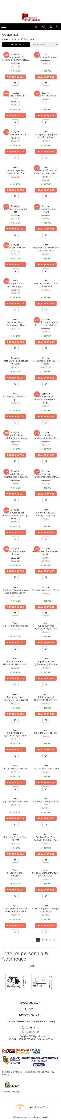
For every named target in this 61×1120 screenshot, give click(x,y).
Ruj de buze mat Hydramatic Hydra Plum (15, 734)
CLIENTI (29, 1009)
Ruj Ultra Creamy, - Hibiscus (15, 874)
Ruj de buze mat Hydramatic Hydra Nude (15, 663)
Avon (46, 131)
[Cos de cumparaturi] (51, 26)
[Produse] (4, 27)
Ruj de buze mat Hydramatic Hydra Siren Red (46, 663)
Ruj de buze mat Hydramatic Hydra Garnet (15, 698)
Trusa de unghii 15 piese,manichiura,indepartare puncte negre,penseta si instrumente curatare (15, 58)
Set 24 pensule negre (45, 57)
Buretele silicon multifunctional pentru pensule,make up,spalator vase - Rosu (46, 398)
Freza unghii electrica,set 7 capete (45, 362)
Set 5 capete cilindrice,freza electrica (46, 553)
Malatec (15, 93)
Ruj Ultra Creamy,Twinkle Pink (45, 803)
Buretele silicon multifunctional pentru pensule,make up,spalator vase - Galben (15, 475)
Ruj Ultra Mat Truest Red (15, 768)
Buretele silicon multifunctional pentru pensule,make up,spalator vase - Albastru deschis (46, 475)
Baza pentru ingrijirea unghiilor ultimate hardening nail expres (46, 136)
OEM (46, 167)
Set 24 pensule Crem (15, 247)
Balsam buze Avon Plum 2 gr (15, 398)
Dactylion (15, 54)
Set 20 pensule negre (15, 134)
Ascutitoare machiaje (45, 95)
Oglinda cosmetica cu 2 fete (46, 590)
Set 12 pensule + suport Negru (46, 210)
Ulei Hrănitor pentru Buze (15, 625)
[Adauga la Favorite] (15, 83)
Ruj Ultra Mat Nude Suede (46, 768)
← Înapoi (30, 965)
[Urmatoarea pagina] (55, 940)
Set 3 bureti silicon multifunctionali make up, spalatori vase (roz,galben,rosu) (15, 514)
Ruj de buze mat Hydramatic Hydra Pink (45, 627)
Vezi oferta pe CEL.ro (39, 1107)
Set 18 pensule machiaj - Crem (15, 97)
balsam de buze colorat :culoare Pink (45, 285)
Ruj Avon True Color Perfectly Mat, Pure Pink (46, 838)
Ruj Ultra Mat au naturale (15, 801)
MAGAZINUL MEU (29, 1002)
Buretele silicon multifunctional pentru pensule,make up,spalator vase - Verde (46, 436)
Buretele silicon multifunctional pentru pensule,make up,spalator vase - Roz (15, 436)
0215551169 (32, 1027)
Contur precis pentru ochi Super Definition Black (15, 910)
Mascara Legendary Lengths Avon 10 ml (15, 172)
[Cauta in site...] (57, 26)
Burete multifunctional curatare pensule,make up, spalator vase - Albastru (45, 172)
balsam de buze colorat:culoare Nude (15, 323)
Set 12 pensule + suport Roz (15, 210)
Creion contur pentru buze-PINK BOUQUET (45, 874)
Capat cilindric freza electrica (15, 553)
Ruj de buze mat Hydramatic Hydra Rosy (45, 698)
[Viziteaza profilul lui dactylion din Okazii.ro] (20, 1107)
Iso (45, 54)
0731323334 (32, 1031)
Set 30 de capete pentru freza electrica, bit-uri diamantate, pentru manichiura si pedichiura (45, 323)
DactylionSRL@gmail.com (32, 1036)
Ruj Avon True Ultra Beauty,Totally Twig (46, 514)
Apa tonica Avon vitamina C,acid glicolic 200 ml (15, 591)
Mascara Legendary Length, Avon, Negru (46, 910)
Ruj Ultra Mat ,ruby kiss (45, 732)
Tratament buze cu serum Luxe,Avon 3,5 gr (46, 249)
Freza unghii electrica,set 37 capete (15, 362)
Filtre (17, 44)
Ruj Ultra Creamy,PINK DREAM (15, 838)
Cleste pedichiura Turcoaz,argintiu (15, 285)
